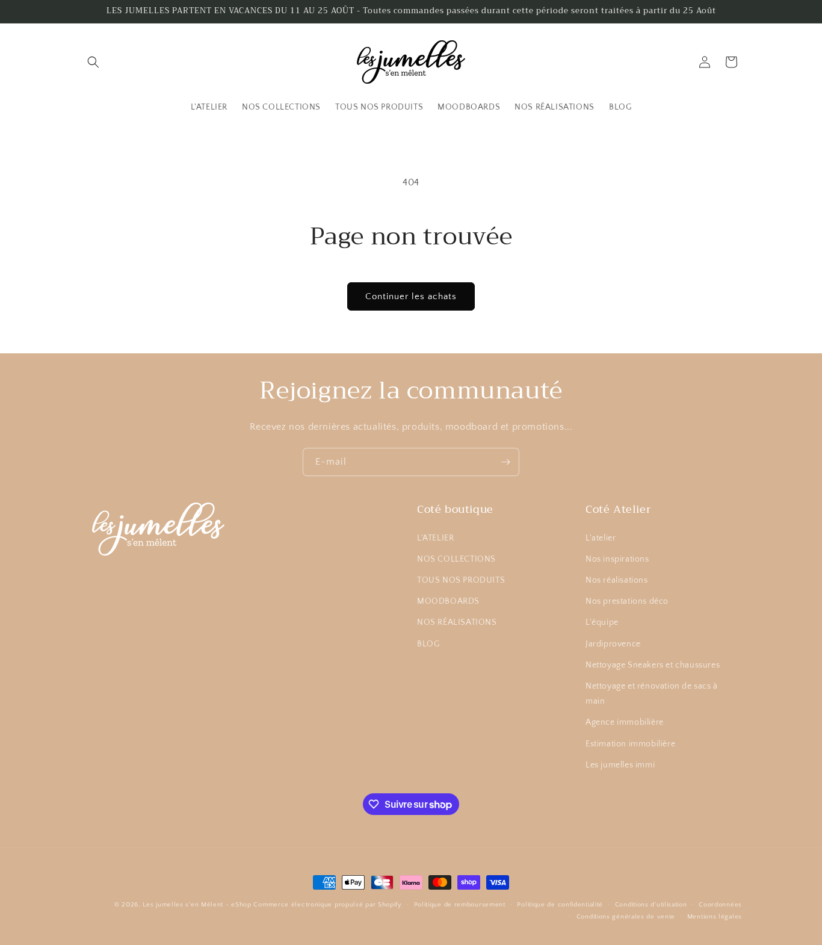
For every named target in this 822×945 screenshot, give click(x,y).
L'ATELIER (435, 537)
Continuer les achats (411, 296)
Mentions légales (714, 916)
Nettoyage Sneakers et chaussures (653, 664)
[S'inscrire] (505, 462)
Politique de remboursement (459, 904)
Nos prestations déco (627, 601)
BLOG (428, 643)
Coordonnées (720, 904)
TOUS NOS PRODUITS (461, 579)
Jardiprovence (613, 643)
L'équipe (602, 622)
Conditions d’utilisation (651, 904)
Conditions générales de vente (625, 916)
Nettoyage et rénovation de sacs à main (652, 693)
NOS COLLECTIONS (456, 558)
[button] (93, 62)
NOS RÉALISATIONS (457, 622)
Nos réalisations (617, 579)
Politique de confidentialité (560, 904)
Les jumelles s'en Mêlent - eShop (197, 904)
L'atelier (601, 537)
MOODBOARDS (448, 601)
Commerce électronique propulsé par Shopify (327, 904)
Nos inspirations (617, 558)
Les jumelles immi (620, 764)
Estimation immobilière (630, 743)
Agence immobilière (625, 722)
